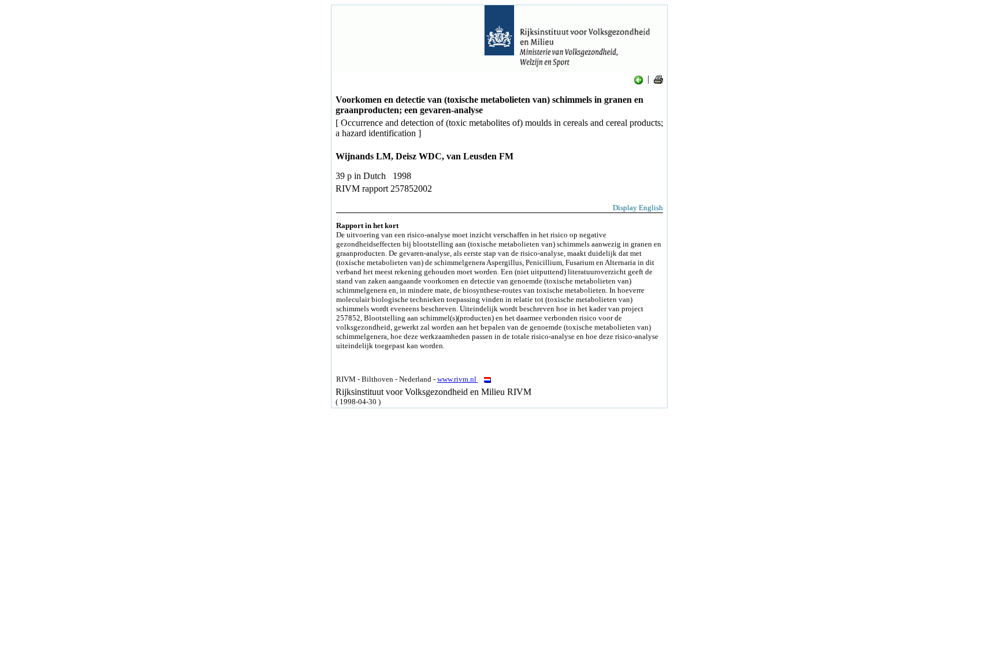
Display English (638, 207)
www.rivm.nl (457, 379)
